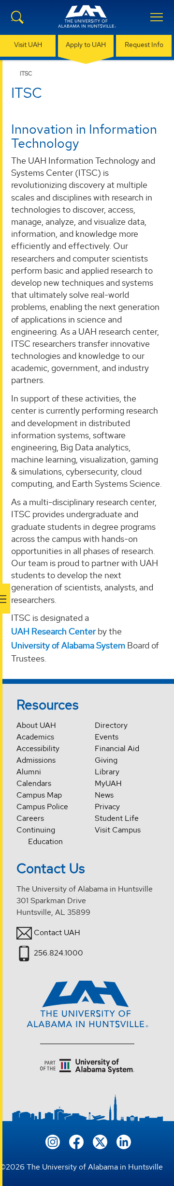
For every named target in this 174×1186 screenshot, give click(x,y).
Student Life (117, 818)
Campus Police (42, 806)
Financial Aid (117, 748)
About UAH (36, 725)
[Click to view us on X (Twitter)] (100, 1141)
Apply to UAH (86, 44)
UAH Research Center (53, 631)
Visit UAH (28, 44)
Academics (35, 737)
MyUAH (108, 783)
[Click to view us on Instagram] (52, 1141)
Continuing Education (39, 836)
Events (106, 737)
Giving (106, 760)
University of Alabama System (68, 645)
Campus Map (39, 795)
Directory (111, 725)
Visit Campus (118, 830)
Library (107, 772)
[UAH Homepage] (87, 22)
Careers (30, 818)
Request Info (144, 44)
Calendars (33, 783)
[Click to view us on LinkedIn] (123, 1141)
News (104, 795)
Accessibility (37, 748)
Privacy (107, 806)
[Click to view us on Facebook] (76, 1141)
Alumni (28, 772)
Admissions (36, 760)
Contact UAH (57, 932)
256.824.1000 (58, 953)
